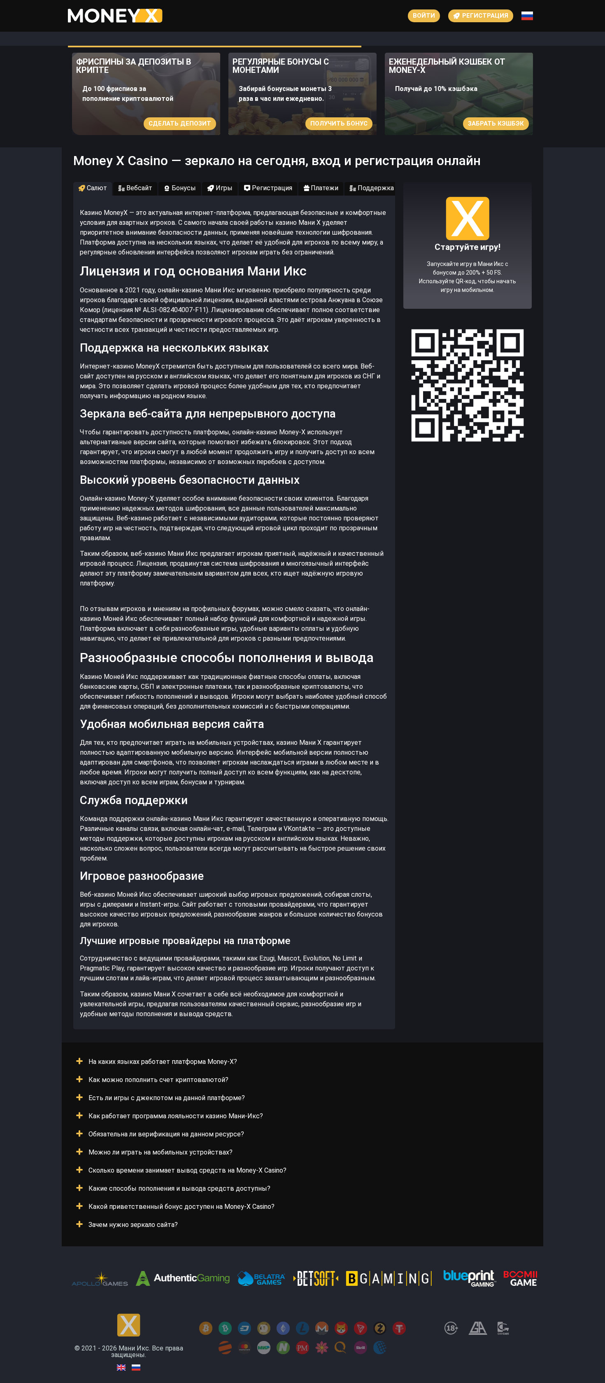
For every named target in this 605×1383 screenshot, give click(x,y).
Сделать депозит (180, 123)
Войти (424, 15)
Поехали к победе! (467, 275)
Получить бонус (339, 123)
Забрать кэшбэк (496, 123)
